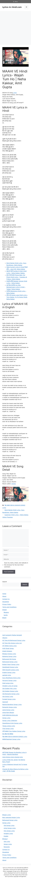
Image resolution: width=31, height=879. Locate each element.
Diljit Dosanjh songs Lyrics (10, 670)
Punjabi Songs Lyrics (9, 699)
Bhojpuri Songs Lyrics (9, 654)
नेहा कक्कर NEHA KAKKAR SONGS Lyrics (14, 736)
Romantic (7, 847)
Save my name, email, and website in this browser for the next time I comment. (16, 565)
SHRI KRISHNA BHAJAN (10, 715)
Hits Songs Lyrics (9, 831)
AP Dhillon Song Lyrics (9, 646)
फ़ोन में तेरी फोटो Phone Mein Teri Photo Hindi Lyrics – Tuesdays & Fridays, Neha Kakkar (16, 277)
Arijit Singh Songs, (8, 648)
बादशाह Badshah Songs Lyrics (11, 739)
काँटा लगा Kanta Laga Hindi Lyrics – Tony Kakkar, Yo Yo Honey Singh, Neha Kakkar (17, 297)
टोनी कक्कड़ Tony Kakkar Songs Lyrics (13, 731)
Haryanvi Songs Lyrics (9, 680)
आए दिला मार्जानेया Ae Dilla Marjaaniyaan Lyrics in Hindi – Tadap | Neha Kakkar (15, 287)
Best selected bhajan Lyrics (11, 817)
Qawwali (5, 702)
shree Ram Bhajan (8, 712)
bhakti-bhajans (7, 651)
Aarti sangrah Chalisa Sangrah (12, 635)
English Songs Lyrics (8, 672)
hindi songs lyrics (7, 683)
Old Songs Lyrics (7, 696)
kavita (6, 615)
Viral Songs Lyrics (8, 728)
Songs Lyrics (6, 718)
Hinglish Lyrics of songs (9, 686)
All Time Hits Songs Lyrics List (12, 643)
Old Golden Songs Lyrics (10, 691)
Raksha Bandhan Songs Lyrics (12, 704)
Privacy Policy (6, 604)
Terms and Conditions (9, 607)
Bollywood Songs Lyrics (9, 662)
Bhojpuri (5, 839)
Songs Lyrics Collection (9, 720)
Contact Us (6, 599)
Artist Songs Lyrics (10, 828)
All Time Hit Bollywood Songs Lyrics (13, 640)
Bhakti (4, 618)
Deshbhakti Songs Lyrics (10, 667)
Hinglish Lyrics (8, 833)
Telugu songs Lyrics (8, 726)
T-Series (13, 484)
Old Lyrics (7, 841)
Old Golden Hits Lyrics (9, 688)
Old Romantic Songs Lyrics (10, 694)
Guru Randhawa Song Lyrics (11, 678)
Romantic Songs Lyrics (9, 707)
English (6, 836)
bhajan (4, 610)
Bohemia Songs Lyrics (9, 656)
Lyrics (15, 92)
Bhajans (6, 612)
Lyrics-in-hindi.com (12, 7)
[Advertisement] (15, 27)
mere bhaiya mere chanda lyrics (12, 757)
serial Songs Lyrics (8, 710)
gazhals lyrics (6, 675)
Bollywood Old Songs (9, 659)
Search (4, 581)
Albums (4, 638)
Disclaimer (5, 601)
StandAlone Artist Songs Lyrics (12, 723)
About (4, 596)
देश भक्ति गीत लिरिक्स (7, 734)
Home (4, 593)
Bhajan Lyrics (6, 815)
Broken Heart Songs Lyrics (10, 664)
